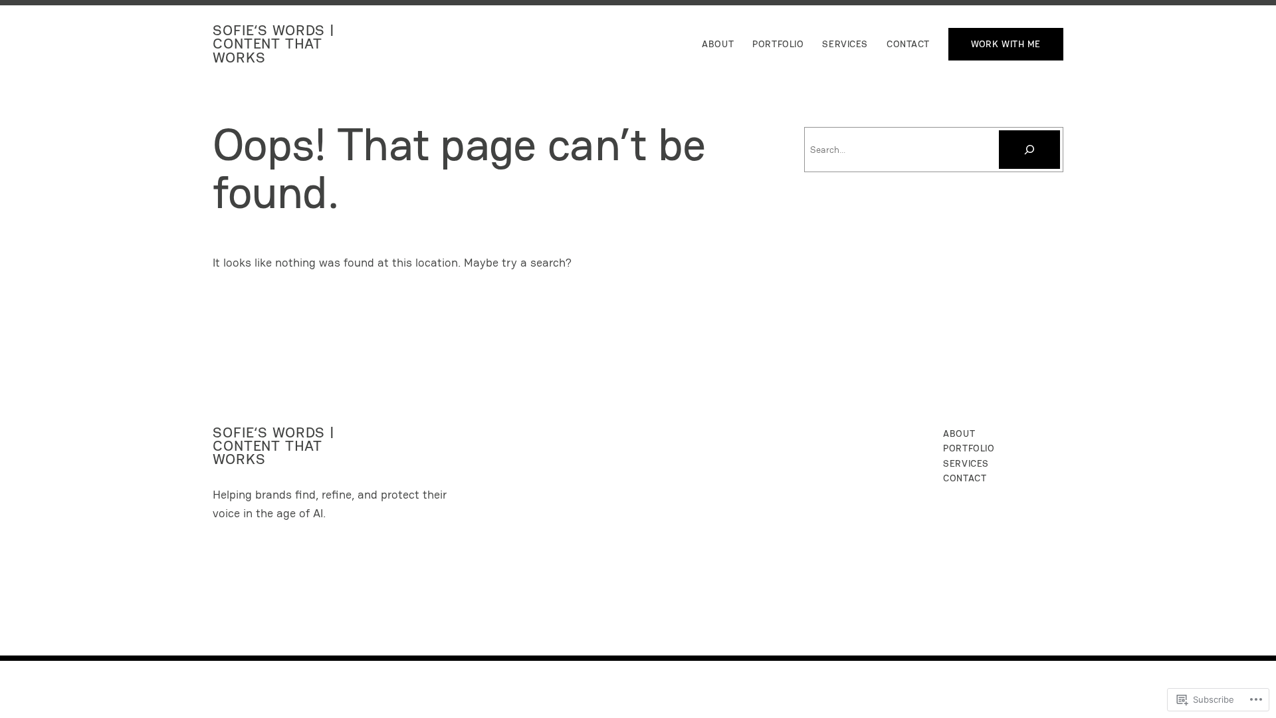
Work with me (1006, 44)
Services (845, 44)
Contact (908, 44)
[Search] (1029, 149)
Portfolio (777, 44)
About (718, 44)
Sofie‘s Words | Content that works (274, 44)
